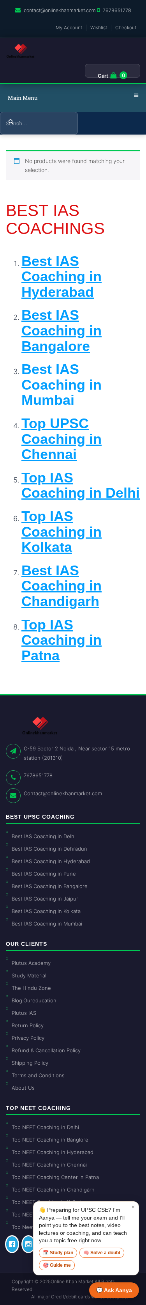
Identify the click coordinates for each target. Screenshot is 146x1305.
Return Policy (28, 1025)
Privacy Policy (28, 1038)
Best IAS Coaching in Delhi (44, 836)
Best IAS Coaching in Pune (44, 874)
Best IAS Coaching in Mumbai (61, 384)
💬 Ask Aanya (114, 1290)
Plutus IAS (24, 1013)
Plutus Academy (31, 963)
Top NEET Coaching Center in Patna (55, 1177)
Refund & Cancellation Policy (46, 1050)
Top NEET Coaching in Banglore (50, 1140)
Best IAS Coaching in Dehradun (49, 849)
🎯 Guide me (57, 1265)
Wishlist (98, 27)
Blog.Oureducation (34, 1000)
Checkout (125, 27)
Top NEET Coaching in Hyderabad (52, 1152)
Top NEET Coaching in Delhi (45, 1127)
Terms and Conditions (38, 1075)
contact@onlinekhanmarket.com (60, 10)
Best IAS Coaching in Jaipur (45, 898)
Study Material (29, 975)
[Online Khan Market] (20, 51)
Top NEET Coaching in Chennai (49, 1164)
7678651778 (117, 10)
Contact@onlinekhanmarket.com (63, 793)
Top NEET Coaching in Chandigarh (53, 1189)
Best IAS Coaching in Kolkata (46, 911)
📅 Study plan (58, 1252)
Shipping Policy (30, 1063)
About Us (23, 1088)
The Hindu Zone (31, 988)
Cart (103, 76)
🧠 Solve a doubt (101, 1252)
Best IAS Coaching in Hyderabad (51, 861)
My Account (69, 27)
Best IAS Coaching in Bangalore (50, 886)
